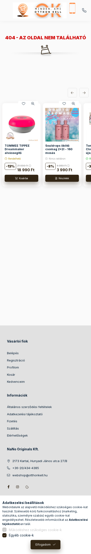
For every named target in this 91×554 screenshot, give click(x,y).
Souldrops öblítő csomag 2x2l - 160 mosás (59, 149)
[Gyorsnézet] (33, 103)
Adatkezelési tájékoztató (25, 414)
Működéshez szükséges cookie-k (35, 530)
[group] (45, 145)
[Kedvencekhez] (23, 103)
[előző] (72, 92)
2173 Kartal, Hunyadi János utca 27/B (39, 461)
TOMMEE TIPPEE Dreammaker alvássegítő (17, 149)
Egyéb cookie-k (21, 535)
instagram (17, 487)
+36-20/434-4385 (84, 10)
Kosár (11, 374)
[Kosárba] (21, 178)
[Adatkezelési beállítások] (27, 487)
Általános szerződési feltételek (29, 407)
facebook (8, 487)
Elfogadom (43, 544)
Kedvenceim (16, 381)
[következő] (84, 92)
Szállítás (13, 428)
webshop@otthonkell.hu (30, 475)
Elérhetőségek (17, 435)
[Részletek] (62, 178)
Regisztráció (16, 360)
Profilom (13, 367)
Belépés (13, 353)
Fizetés (12, 421)
